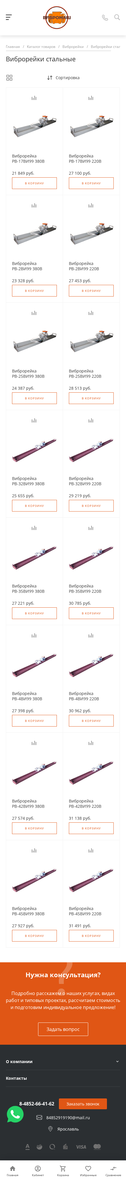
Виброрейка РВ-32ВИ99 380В (28, 481)
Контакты (16, 1078)
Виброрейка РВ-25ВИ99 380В (28, 373)
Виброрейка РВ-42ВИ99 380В (28, 803)
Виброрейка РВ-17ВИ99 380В (28, 158)
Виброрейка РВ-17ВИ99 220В (85, 158)
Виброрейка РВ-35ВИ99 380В (28, 588)
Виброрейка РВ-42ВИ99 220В (85, 803)
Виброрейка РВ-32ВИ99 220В (85, 481)
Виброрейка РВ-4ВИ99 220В (84, 696)
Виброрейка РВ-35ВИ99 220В (85, 588)
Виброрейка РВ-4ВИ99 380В (27, 696)
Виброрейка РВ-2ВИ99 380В (27, 266)
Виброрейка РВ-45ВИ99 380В (28, 911)
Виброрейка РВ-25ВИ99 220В (85, 373)
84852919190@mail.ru (68, 1117)
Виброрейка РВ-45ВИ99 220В (85, 911)
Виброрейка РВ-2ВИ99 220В (84, 266)
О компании (19, 1061)
